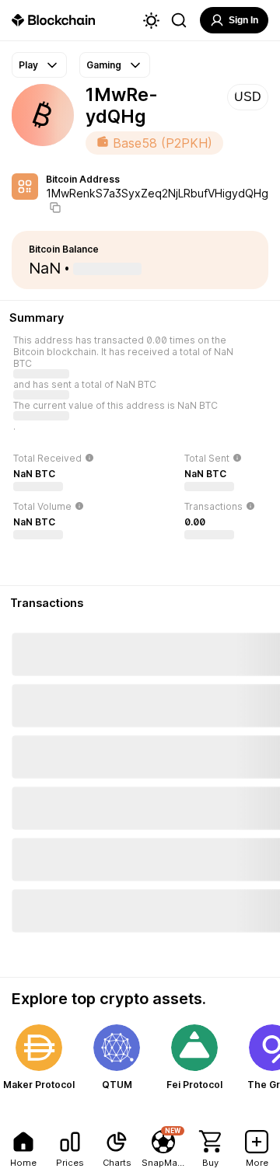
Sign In (243, 20)
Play (28, 65)
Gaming (103, 65)
